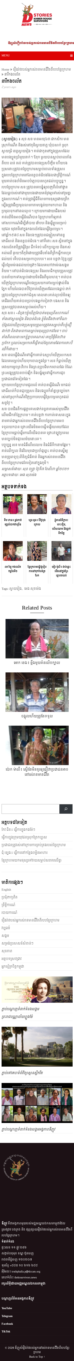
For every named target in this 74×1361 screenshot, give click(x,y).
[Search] (65, 809)
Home (5, 69)
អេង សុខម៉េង (32, 589)
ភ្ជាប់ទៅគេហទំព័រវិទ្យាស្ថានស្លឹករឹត (22, 1073)
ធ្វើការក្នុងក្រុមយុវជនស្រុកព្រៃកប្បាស (24, 837)
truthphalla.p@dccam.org (26, 1271)
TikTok (6, 1331)
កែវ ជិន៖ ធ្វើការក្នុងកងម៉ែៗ (18, 830)
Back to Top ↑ (37, 1356)
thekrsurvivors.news (25, 1277)
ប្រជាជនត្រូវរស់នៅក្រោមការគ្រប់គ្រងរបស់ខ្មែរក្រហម (34, 845)
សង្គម (5, 936)
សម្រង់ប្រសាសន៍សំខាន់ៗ (17, 943)
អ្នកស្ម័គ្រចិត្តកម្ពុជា (13, 966)
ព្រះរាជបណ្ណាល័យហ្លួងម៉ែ (17, 1017)
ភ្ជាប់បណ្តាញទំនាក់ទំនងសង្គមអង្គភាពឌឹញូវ (28, 1129)
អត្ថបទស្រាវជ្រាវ (12, 959)
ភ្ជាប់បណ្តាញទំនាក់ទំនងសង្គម (20, 1009)
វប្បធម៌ (6, 928)
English (6, 889)
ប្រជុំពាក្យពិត (10, 897)
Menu (6, 55)
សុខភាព (7, 951)
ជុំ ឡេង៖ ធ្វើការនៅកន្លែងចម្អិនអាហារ (25, 853)
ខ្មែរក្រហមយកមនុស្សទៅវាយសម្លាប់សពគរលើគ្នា (32, 860)
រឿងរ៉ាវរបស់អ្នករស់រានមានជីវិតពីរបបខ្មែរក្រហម (42, 69)
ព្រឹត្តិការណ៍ (8, 905)
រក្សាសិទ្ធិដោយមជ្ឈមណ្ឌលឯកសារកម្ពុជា (23, 1283)
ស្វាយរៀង (15, 589)
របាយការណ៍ (9, 913)
